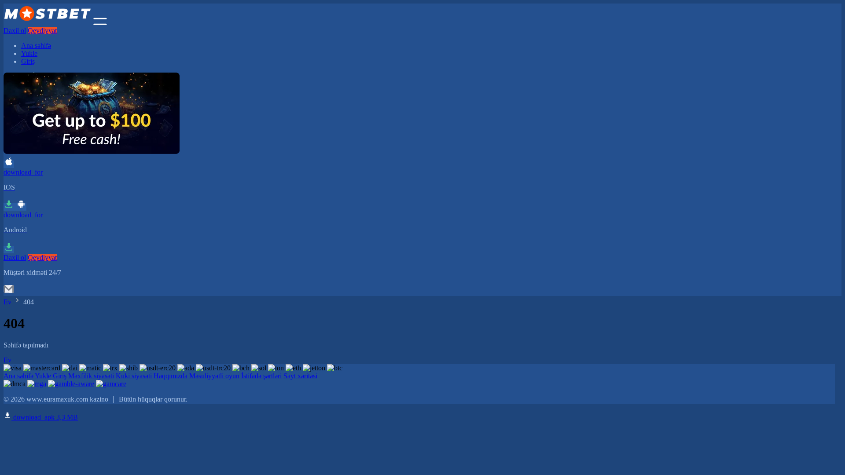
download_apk (44, 417)
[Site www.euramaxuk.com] (48, 22)
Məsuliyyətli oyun (214, 376)
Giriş (28, 61)
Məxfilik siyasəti (91, 376)
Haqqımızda (170, 376)
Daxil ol (15, 30)
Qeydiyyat (42, 30)
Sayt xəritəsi (300, 376)
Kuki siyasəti (134, 376)
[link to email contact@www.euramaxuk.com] (9, 292)
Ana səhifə (36, 45)
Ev (7, 302)
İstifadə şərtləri (261, 376)
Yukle (29, 53)
